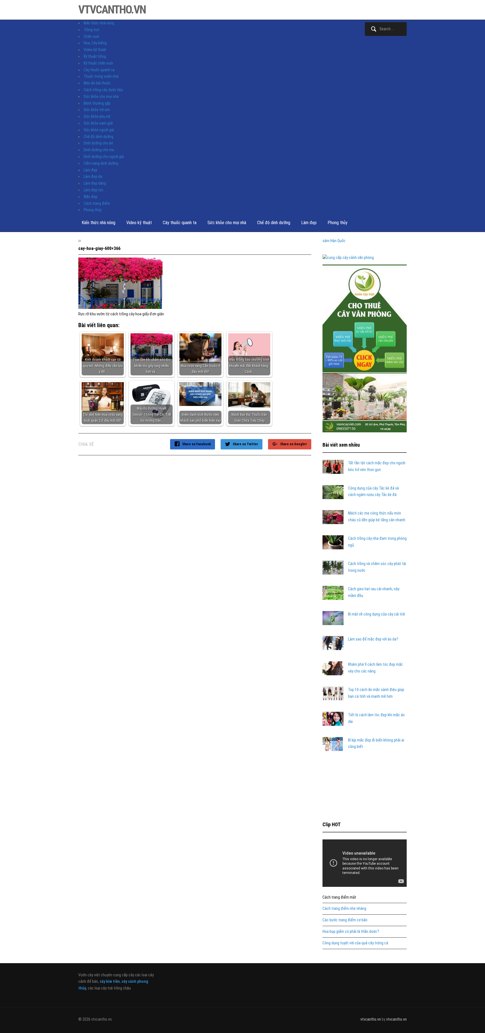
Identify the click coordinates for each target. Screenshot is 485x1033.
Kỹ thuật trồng (95, 56)
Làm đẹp (90, 170)
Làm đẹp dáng (95, 183)
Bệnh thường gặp (97, 103)
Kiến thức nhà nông (99, 23)
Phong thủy (93, 210)
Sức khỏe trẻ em (97, 109)
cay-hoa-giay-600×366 (99, 248)
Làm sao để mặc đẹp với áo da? (373, 639)
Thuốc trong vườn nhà (101, 76)
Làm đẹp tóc (94, 190)
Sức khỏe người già (99, 130)
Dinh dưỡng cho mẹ (99, 150)
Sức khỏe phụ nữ (97, 116)
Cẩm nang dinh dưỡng (101, 163)
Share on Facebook (196, 444)
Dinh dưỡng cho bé (98, 143)
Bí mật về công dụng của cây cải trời (376, 614)
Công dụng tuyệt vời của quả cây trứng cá (355, 943)
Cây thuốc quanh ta (99, 70)
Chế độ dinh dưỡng (98, 136)
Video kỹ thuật (95, 49)
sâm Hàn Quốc (334, 240)
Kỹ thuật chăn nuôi (98, 63)
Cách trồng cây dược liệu (103, 90)
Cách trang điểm (97, 203)
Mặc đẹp (90, 196)
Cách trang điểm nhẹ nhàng (344, 908)
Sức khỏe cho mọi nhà (101, 96)
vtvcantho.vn (112, 9)
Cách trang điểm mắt (339, 897)
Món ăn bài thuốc (97, 83)
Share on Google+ (293, 444)
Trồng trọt (91, 29)
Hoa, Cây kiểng (95, 43)
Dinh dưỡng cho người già (104, 156)
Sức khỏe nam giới (98, 123)
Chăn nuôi (91, 36)
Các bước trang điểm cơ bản (344, 920)
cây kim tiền (110, 981)
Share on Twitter (245, 444)
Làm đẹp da (93, 176)
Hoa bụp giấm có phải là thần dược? (350, 931)
